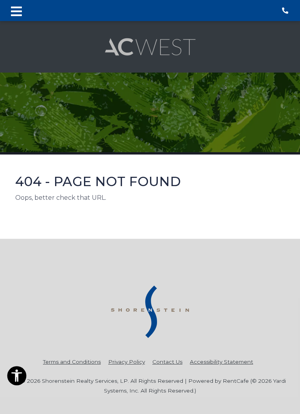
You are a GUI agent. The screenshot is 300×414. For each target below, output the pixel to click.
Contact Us (167, 362)
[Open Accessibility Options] (17, 378)
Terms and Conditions (72, 361)
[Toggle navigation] (16, 10)
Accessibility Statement (221, 361)
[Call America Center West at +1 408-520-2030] (286, 10)
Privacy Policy (126, 361)
